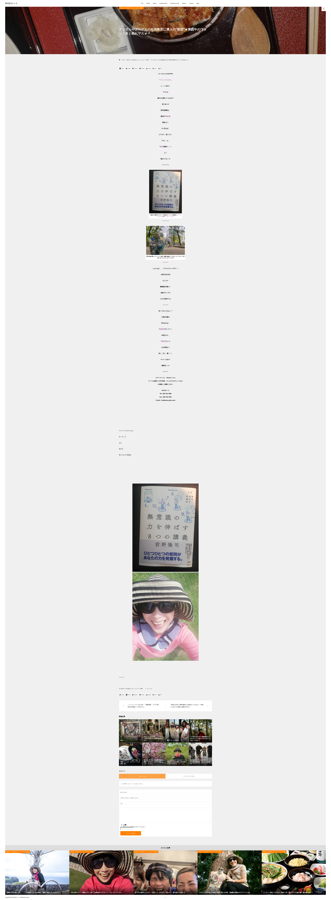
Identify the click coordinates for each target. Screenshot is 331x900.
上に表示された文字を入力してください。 (133, 827)
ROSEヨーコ (11, 3)
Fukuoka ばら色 (174, 3)
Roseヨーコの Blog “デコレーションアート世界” (131, 8)
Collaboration (163, 3)
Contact (191, 3)
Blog (197, 3)
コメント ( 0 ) (142, 776)
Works (154, 3)
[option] (37, 872)
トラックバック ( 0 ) (188, 776)
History (184, 3)
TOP (142, 3)
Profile (148, 3)
